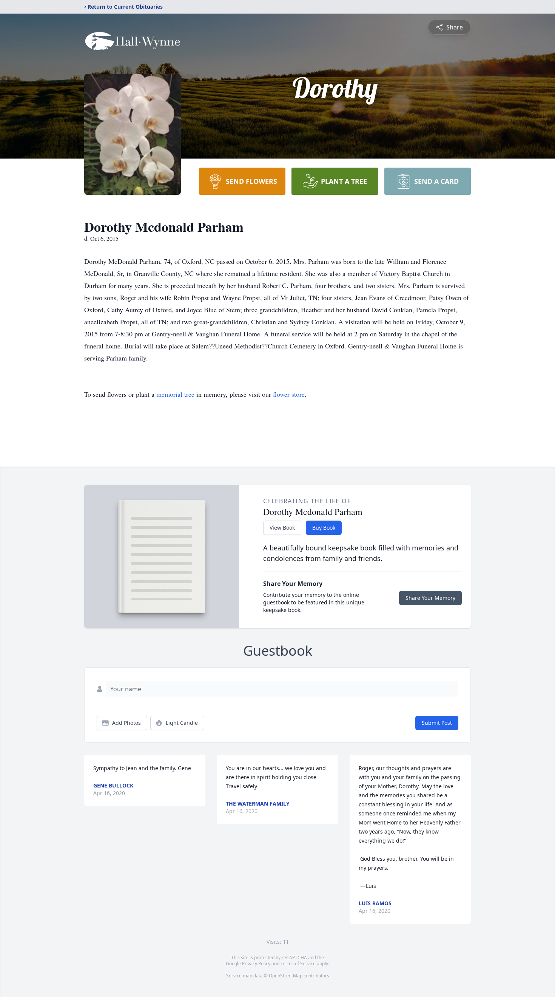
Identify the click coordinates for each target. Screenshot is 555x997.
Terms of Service (298, 963)
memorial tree (175, 394)
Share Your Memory (430, 597)
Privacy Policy (256, 963)
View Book (282, 527)
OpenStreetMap (285, 975)
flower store (289, 394)
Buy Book (323, 527)
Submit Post (437, 722)
